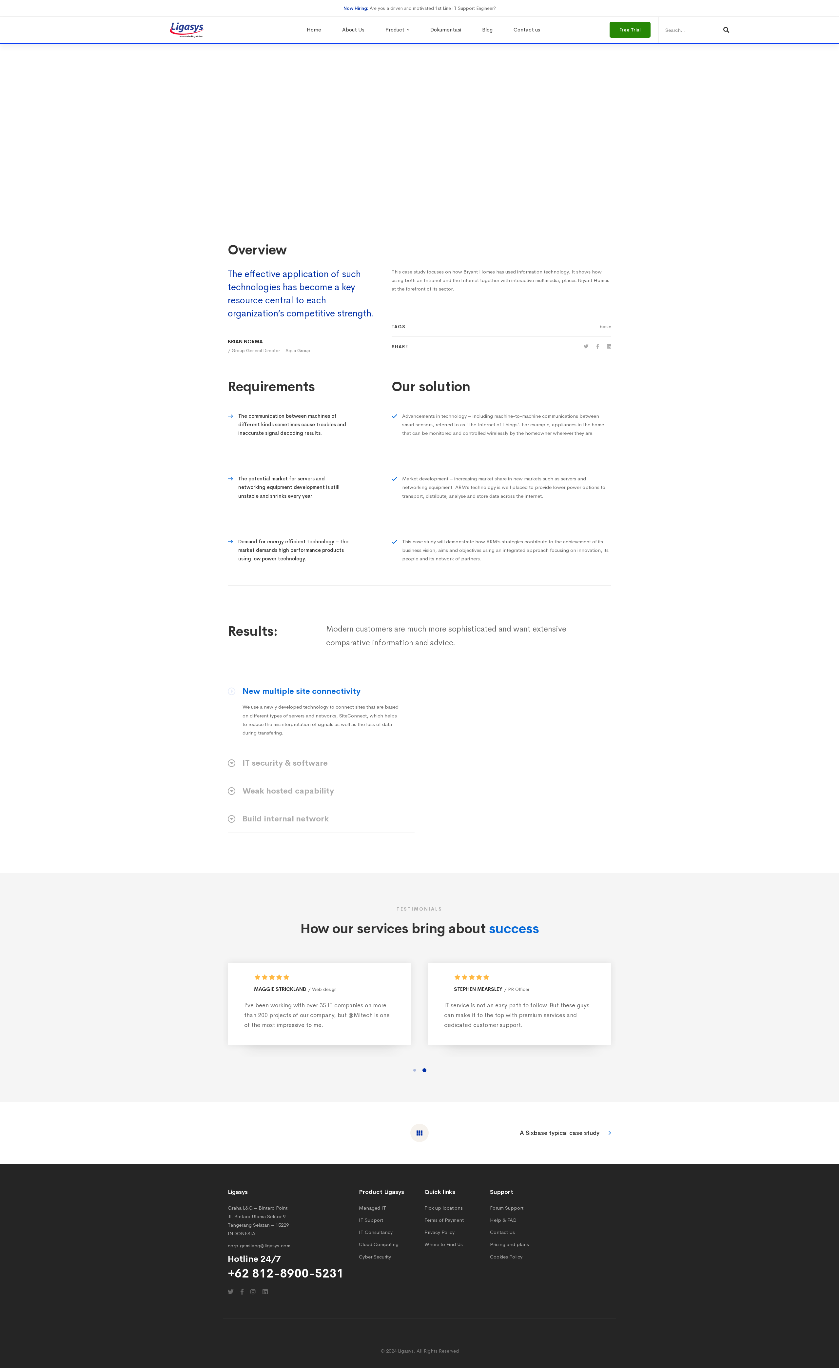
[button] (414, 1070)
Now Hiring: (355, 8)
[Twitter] (586, 346)
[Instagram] (253, 1291)
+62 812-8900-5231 (286, 1273)
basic (605, 326)
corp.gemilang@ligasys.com (259, 1245)
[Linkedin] (609, 346)
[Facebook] (597, 346)
